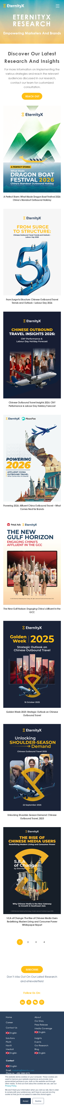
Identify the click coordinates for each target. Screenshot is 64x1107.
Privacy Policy (10, 1085)
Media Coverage (43, 1028)
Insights (38, 1038)
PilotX (8, 1041)
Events (38, 1041)
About (38, 1017)
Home (9, 1017)
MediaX (10, 1049)
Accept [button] (25, 1101)
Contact (10, 1060)
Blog (37, 1049)
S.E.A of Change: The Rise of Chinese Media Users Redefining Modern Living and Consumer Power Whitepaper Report (32, 921)
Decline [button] (38, 1101)
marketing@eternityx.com (23, 1070)
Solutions (10, 1038)
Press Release (41, 1024)
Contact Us (11, 1027)
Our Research (41, 1045)
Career (9, 1022)
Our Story (39, 1020)
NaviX (9, 1045)
